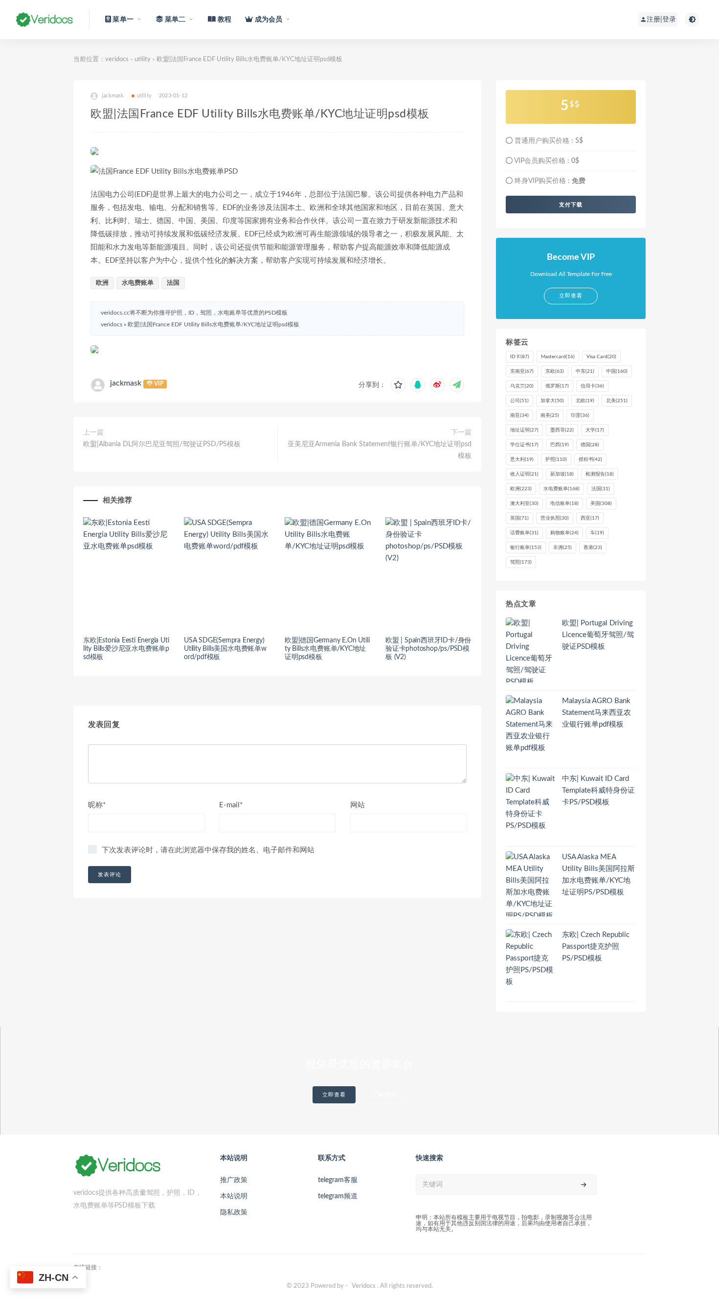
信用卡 (592, 386)
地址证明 (524, 430)
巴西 (559, 444)
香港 (593, 547)
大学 (594, 430)
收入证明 (524, 474)
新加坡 (562, 474)
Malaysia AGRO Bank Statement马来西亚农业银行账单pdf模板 (596, 712)
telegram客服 (338, 1180)
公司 (519, 400)
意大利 (522, 459)
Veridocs (364, 1286)
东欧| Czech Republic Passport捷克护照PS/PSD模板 (595, 946)
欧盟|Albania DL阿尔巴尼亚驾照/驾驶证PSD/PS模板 (162, 444)
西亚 (590, 518)
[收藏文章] (398, 385)
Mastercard (558, 356)
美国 (601, 503)
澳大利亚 (524, 503)
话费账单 (524, 532)
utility (143, 59)
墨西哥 (562, 430)
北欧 (585, 400)
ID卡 (519, 356)
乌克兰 (522, 386)
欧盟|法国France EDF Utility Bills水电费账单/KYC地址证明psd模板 (213, 324)
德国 (590, 444)
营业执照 (554, 518)
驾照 (521, 562)
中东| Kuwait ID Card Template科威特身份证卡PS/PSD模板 (598, 790)
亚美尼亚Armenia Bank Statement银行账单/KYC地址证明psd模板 (380, 450)
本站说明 (233, 1196)
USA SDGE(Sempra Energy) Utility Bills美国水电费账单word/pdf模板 (225, 649)
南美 (549, 415)
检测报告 (599, 474)
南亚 (519, 415)
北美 (617, 400)
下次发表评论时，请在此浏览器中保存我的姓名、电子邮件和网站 (208, 850)
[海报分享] (456, 385)
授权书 (590, 459)
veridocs (117, 59)
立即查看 (334, 1094)
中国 (617, 371)
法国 (173, 283)
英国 (519, 518)
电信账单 (564, 503)
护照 (556, 459)
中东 (585, 371)
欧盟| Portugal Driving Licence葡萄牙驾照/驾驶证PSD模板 (598, 634)
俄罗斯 (557, 386)
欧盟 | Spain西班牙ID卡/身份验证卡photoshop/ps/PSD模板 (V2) (428, 649)
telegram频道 (338, 1196)
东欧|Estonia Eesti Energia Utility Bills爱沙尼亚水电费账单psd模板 (126, 649)
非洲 (562, 547)
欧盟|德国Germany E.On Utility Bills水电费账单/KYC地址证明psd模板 (327, 649)
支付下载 (571, 204)
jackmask (125, 383)
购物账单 (564, 532)
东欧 (554, 371)
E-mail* (231, 805)
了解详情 (384, 1094)
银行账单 (525, 547)
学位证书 (524, 444)
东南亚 (522, 371)
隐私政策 (233, 1212)
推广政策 (233, 1180)
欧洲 (102, 283)
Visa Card (601, 356)
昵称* (97, 805)
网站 (357, 805)
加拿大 (552, 400)
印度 (580, 415)
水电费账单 (138, 283)
